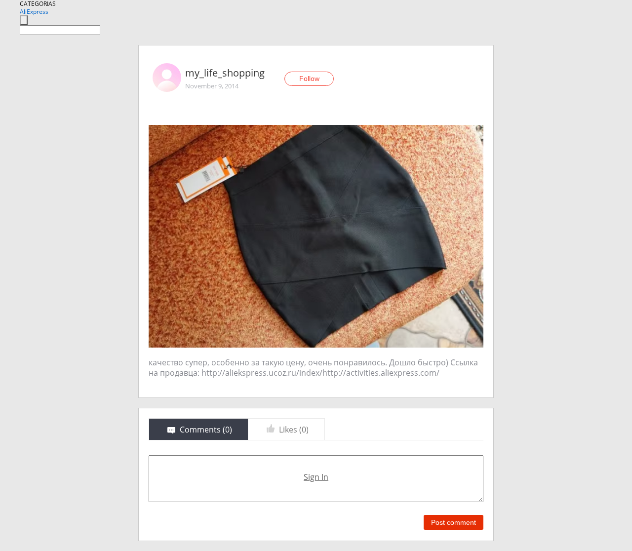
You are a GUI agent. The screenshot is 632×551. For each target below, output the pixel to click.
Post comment (453, 522)
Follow (309, 78)
